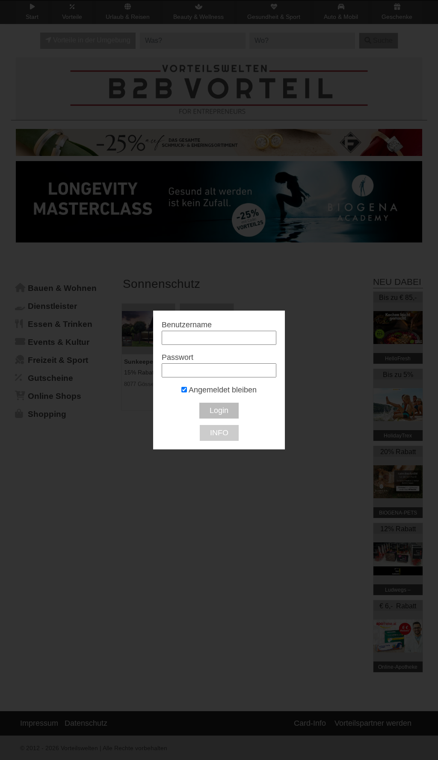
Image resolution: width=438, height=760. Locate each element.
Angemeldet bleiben (222, 390)
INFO (219, 432)
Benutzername (187, 324)
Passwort (177, 357)
